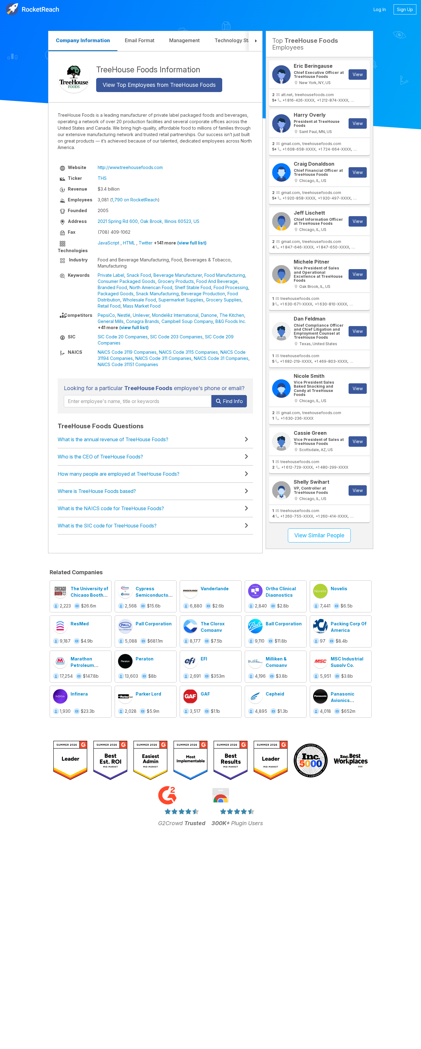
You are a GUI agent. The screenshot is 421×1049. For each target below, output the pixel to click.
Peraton (144, 658)
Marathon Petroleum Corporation (84, 665)
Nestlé (123, 315)
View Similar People (319, 535)
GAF (205, 693)
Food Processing (231, 287)
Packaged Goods (115, 293)
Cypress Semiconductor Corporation (153, 595)
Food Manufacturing (224, 275)
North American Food (150, 287)
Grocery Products (176, 281)
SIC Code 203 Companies (176, 336)
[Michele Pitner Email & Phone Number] (281, 274)
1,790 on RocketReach (135, 199)
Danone (209, 315)
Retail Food (109, 306)
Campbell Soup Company (187, 321)
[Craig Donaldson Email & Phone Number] (281, 172)
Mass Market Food (142, 306)
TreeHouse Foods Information (148, 69)
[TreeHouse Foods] (74, 77)
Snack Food (139, 275)
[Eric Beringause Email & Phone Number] (281, 74)
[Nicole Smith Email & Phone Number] (281, 388)
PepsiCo (106, 315)
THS (102, 178)
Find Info (232, 401)
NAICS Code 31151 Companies (128, 364)
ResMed (80, 623)
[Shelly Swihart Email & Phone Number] (281, 490)
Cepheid (275, 693)
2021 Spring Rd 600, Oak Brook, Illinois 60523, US (148, 221)
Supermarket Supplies (180, 299)
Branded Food (112, 287)
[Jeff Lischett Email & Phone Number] (281, 221)
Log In (380, 9)
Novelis (339, 588)
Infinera (79, 693)
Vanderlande (215, 588)
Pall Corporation (154, 623)
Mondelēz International (175, 315)
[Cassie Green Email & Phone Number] (281, 441)
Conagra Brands (142, 321)
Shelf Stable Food (193, 287)
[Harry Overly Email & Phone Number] (281, 123)
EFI (204, 658)
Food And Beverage (217, 281)
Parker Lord (148, 693)
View (358, 74)
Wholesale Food (139, 299)
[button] (255, 41)
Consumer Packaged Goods (126, 281)
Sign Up (405, 9)
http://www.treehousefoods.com (130, 167)
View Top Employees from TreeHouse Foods (159, 85)
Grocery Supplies (223, 299)
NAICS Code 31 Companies (221, 358)
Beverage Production (203, 293)
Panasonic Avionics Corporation (344, 700)
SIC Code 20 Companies (123, 336)
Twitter (146, 242)
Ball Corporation (284, 623)
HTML (129, 242)
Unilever (141, 315)
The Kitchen (231, 315)
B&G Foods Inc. (230, 321)
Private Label (111, 275)
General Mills (111, 321)
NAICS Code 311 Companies (163, 358)
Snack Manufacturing (157, 293)
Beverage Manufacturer (177, 275)
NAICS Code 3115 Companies (188, 352)
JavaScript (108, 242)
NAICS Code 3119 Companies (127, 352)
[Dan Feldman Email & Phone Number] (281, 331)
